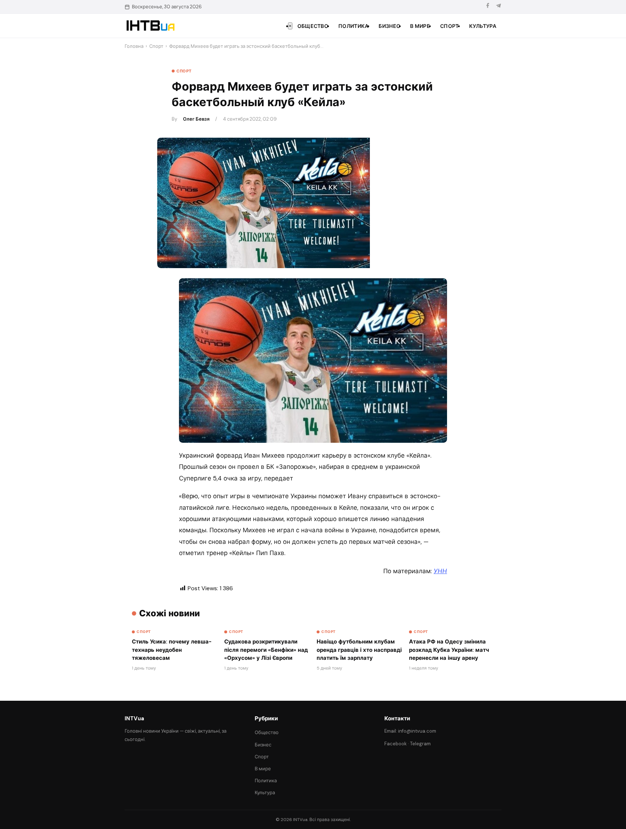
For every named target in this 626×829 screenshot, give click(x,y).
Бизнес (389, 26)
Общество (312, 26)
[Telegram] (498, 7)
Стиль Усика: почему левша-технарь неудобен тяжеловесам (172, 650)
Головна (134, 46)
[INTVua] (150, 26)
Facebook (395, 744)
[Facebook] (488, 7)
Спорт (449, 26)
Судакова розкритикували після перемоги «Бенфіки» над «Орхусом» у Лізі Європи (266, 650)
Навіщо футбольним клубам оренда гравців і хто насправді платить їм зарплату (359, 650)
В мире (420, 26)
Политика (353, 26)
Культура (482, 26)
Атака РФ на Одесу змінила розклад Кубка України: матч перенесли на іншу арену (449, 650)
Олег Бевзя (196, 119)
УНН (440, 571)
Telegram (420, 744)
